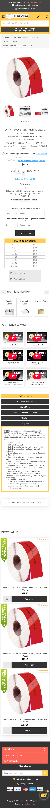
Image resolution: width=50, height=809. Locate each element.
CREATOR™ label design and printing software (25, 30)
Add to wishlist (19, 273)
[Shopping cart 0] (46, 16)
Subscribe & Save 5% (24, 179)
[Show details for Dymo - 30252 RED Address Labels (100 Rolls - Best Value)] (25, 693)
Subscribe (45, 773)
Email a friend (19, 279)
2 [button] (23, 121)
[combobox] (25, 23)
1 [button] (21, 121)
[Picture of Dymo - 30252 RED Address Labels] (9, 111)
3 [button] (25, 121)
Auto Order (25, 184)
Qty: (13, 170)
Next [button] (46, 292)
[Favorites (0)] (42, 16)
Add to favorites (7, 599)
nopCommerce (29, 804)
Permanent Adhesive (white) (41, 303)
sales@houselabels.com (26, 5)
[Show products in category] (9, 312)
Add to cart (27, 233)
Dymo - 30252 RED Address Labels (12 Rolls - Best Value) (25, 589)
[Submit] (4, 23)
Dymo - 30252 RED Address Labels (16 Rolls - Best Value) (25, 654)
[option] (9, 111)
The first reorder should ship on (25, 209)
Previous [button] (3, 292)
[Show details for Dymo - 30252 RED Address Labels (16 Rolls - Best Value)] (25, 627)
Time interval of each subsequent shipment (25, 218)
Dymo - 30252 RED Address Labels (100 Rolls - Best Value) (25, 720)
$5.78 (29, 171)
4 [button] (26, 121)
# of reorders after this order (24, 200)
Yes (26, 188)
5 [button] (28, 121)
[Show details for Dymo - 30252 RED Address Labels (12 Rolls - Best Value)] (25, 561)
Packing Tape (25, 301)
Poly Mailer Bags (9, 302)
